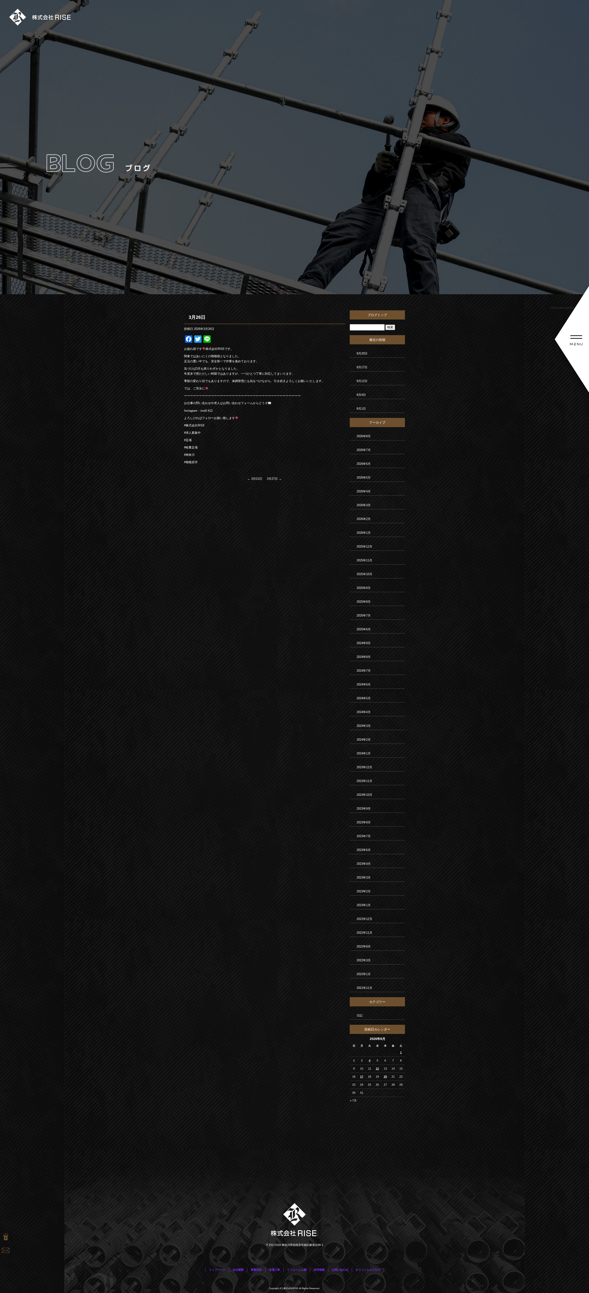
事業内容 (256, 1269)
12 (377, 1068)
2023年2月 (364, 891)
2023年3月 (364, 877)
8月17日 (362, 367)
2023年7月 (364, 836)
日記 (360, 1015)
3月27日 (274, 478)
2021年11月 (364, 988)
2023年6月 (364, 850)
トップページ (217, 1269)
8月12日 (362, 381)
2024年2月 (364, 739)
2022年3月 (364, 960)
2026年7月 (364, 450)
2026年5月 (364, 477)
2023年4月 (364, 863)
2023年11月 (364, 781)
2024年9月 (364, 643)
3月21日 (254, 478)
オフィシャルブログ (367, 1269)
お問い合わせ (340, 1269)
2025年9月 (364, 588)
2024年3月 (364, 726)
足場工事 (274, 1269)
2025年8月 (364, 601)
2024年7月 (364, 670)
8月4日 (361, 395)
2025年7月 (364, 615)
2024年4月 (364, 712)
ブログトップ (377, 315)
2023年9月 (364, 808)
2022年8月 (364, 946)
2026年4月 (364, 491)
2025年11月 (364, 560)
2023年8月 (364, 822)
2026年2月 (364, 519)
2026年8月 (364, 436)
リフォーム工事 (296, 1269)
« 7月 (353, 1100)
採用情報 (319, 1269)
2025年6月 (364, 629)
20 (385, 1076)
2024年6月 (364, 684)
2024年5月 (364, 698)
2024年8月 (364, 657)
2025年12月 (364, 546)
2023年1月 (364, 905)
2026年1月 (364, 532)
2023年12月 (364, 767)
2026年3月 (364, 505)
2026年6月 (364, 463)
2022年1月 (364, 974)
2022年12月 (364, 919)
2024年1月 (364, 753)
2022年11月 (364, 932)
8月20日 (362, 353)
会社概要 (238, 1269)
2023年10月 (364, 794)
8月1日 (361, 408)
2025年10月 (364, 574)
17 (361, 1076)
